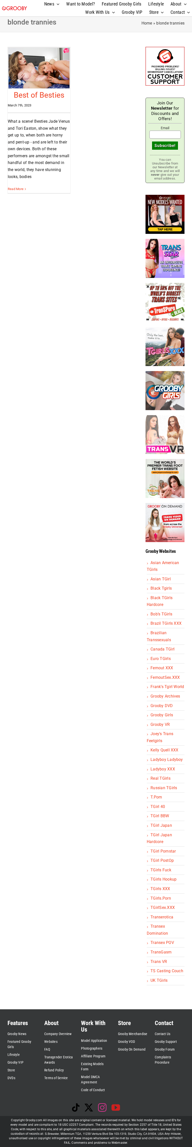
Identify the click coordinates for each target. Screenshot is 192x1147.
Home (147, 23)
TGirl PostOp (162, 860)
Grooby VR (160, 724)
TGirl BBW (159, 815)
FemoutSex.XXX (165, 677)
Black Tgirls (161, 588)
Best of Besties (39, 95)
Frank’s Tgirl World (167, 686)
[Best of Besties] (39, 68)
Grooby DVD (161, 705)
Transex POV (162, 942)
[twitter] (88, 1107)
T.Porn (156, 797)
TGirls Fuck (160, 870)
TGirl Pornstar (163, 851)
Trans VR (158, 961)
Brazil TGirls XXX (166, 623)
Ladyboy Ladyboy (166, 759)
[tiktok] (76, 1107)
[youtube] (116, 1107)
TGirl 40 (157, 806)
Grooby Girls (161, 715)
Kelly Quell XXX (164, 750)
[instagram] (102, 1107)
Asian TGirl (160, 579)
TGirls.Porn (160, 898)
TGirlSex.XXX (162, 907)
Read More (16, 189)
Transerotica (161, 917)
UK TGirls (159, 980)
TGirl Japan (161, 825)
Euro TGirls (160, 658)
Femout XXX (161, 668)
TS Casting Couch (166, 970)
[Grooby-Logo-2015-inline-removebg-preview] (14, 8)
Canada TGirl (162, 649)
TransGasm (161, 952)
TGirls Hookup (163, 879)
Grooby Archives (165, 696)
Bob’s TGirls (161, 614)
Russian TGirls (163, 787)
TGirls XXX (160, 888)
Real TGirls (160, 778)
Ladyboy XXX (162, 769)
